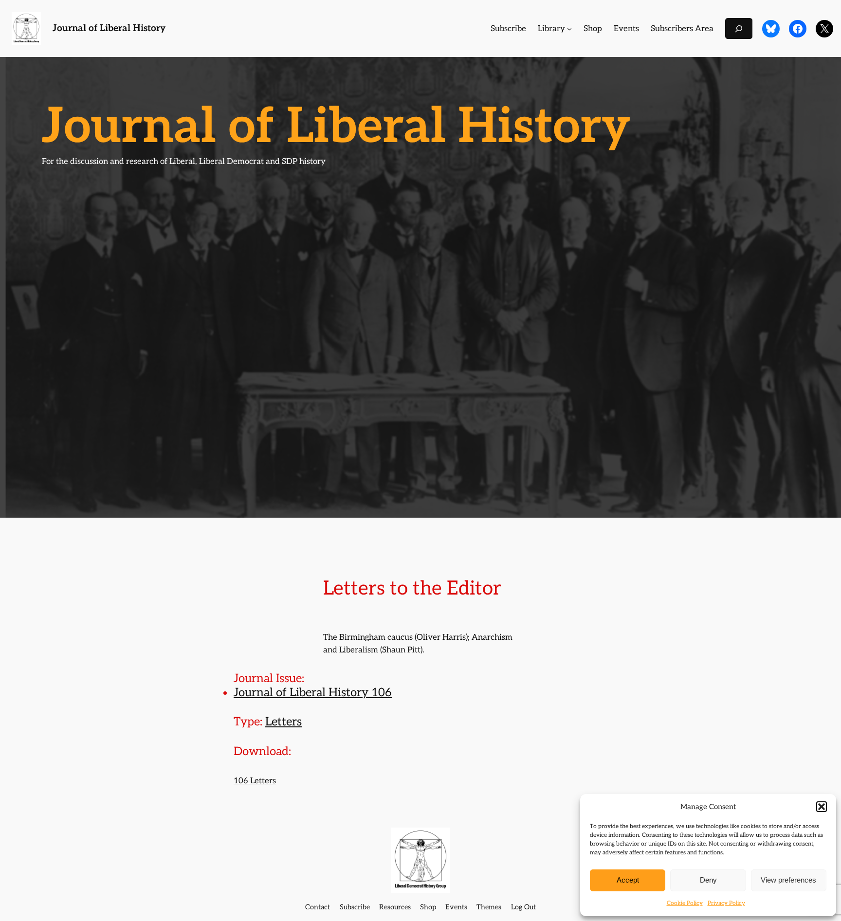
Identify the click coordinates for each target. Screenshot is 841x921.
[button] (821, 807)
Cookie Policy (685, 903)
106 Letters (255, 781)
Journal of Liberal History (109, 28)
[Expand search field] (738, 28)
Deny (708, 880)
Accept (628, 880)
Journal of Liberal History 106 (313, 693)
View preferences (788, 880)
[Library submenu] (569, 28)
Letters (283, 722)
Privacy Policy (726, 903)
